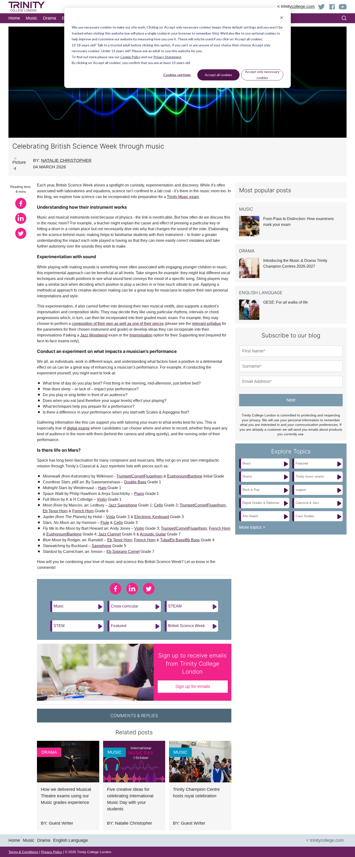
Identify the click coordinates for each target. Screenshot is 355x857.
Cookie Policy (130, 57)
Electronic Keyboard (151, 517)
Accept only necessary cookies (262, 75)
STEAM (175, 606)
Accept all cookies (218, 75)
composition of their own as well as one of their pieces (118, 323)
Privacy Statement (167, 57)
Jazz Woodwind (93, 335)
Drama (49, 752)
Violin (102, 499)
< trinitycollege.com (296, 6)
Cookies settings (177, 75)
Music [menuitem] (31, 18)
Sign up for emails (192, 686)
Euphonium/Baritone (184, 476)
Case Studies (305, 516)
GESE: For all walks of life (285, 302)
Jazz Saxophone (122, 505)
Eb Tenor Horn (55, 511)
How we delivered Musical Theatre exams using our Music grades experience (66, 796)
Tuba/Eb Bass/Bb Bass (180, 540)
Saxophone (101, 546)
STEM (59, 626)
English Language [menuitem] (70, 840)
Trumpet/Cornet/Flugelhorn (139, 476)
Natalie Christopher (66, 160)
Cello (158, 505)
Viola (110, 517)
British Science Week (186, 626)
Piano (139, 494)
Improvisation (140, 335)
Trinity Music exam (183, 197)
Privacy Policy (51, 852)
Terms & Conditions (23, 852)
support (301, 490)
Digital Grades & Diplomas (260, 503)
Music (59, 606)
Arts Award (250, 516)
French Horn (83, 511)
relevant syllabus (206, 323)
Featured (118, 626)
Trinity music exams (310, 476)
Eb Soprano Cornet (123, 552)
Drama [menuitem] (49, 18)
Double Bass (135, 482)
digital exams (78, 428)
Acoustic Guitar (153, 534)
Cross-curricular (124, 606)
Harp (102, 488)
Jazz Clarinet (109, 534)
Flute (104, 523)
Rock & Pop (250, 490)
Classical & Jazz (307, 503)
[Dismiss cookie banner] (281, 18)
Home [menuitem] (14, 18)
